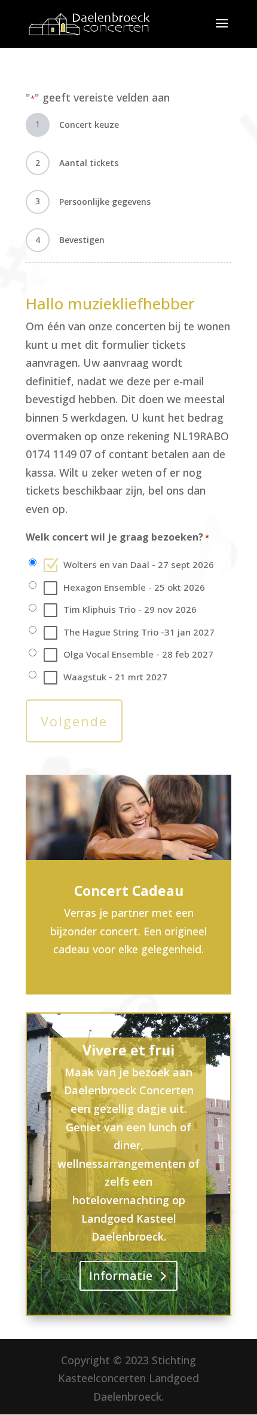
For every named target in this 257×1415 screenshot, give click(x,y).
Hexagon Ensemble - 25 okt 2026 (134, 587)
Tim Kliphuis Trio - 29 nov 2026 (130, 609)
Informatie (120, 1275)
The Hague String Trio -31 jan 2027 (139, 632)
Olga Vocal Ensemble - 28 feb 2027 (138, 654)
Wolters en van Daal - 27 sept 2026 (138, 564)
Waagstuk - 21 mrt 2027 (115, 677)
